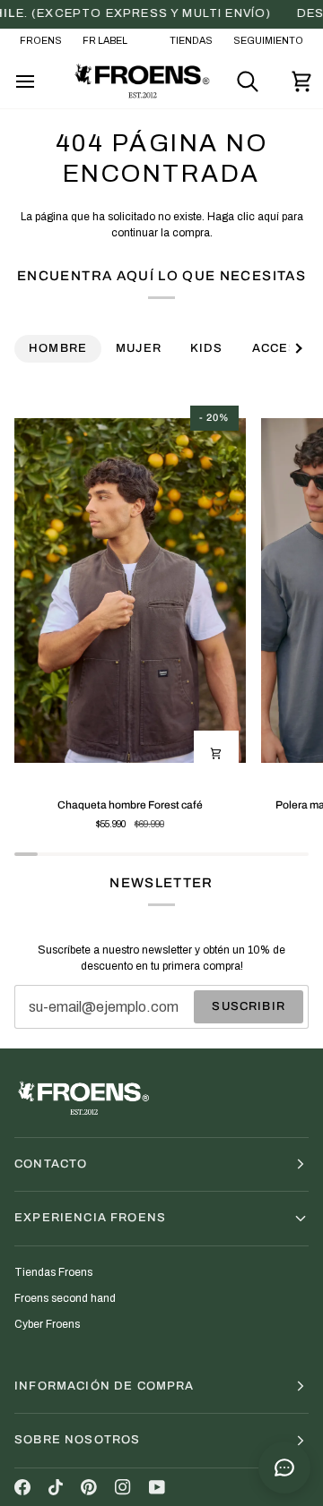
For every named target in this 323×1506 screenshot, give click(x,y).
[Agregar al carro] (216, 753)
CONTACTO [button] (50, 1164)
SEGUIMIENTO (268, 41)
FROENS (41, 41)
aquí (268, 216)
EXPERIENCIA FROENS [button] (90, 1217)
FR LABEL (105, 41)
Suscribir (248, 1006)
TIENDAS (191, 41)
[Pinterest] (89, 1487)
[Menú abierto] (41, 81)
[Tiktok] (55, 1487)
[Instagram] (123, 1487)
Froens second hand (65, 1298)
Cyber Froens (47, 1324)
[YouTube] (157, 1487)
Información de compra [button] (104, 1386)
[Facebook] (22, 1487)
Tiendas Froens (53, 1272)
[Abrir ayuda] (284, 1467)
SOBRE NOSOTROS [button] (77, 1439)
